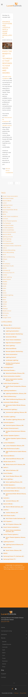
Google (5, 302)
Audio (4, 286)
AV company (6, 263)
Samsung (5, 313)
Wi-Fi (4, 254)
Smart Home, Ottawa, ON (13, 550)
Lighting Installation (9, 390)
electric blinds (7, 234)
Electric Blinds (7, 200)
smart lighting (7, 239)
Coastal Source (6, 644)
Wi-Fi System (7, 521)
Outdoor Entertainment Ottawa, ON (16, 432)
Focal (3, 658)
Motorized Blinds (11, 348)
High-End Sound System (13, 342)
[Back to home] (14, 4)
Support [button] (3, 673)
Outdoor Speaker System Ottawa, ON (16, 439)
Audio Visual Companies (10, 383)
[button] (2, 4)
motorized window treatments (12, 245)
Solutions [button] (4, 634)
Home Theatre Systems (10, 221)
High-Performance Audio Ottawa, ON (16, 452)
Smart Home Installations (9, 170)
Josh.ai (5, 248)
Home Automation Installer (11, 376)
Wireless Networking (9, 250)
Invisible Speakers (8, 227)
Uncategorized (8, 367)
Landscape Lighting (12, 360)
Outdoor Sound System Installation (13, 363)
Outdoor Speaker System (11, 435)
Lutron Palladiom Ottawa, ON (15, 445)
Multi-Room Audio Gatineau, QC (15, 518)
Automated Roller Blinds (10, 209)
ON (4, 261)
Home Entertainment (9, 232)
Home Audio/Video (8, 230)
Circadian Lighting (9, 416)
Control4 (5, 218)
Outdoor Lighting (8, 295)
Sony (4, 290)
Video (4, 288)
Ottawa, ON (7, 325)
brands (4, 641)
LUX (3, 655)
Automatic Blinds (11, 337)
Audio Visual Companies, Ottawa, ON (16, 387)
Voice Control (7, 279)
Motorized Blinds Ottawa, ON (15, 458)
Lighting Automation (12, 331)
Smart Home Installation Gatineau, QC (13, 530)
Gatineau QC (6, 270)
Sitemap (16, 693)
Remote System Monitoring (14, 334)
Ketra (4, 214)
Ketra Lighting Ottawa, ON (14, 482)
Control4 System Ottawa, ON (14, 425)
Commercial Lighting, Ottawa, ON (16, 412)
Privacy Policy (23, 693)
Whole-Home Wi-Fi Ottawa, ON (15, 464)
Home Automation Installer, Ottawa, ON (14, 379)
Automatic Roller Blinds (10, 402)
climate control (6, 125)
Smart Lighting (7, 277)
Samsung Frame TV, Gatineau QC (13, 556)
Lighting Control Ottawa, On (14, 544)
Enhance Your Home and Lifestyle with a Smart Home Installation (7, 29)
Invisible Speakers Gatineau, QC (15, 488)
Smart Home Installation (9, 39)
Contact (3, 677)
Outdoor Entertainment (13, 328)
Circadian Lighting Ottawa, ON (15, 419)
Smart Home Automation (10, 196)
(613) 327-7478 (5, 621)
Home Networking (8, 252)
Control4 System (8, 422)
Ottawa (5, 259)
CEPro (4, 306)
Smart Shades (7, 473)
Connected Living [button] (6, 631)
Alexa (4, 299)
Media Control (7, 311)
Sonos (4, 293)
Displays (5, 308)
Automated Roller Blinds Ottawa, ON (16, 494)
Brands (3, 638)
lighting (5, 212)
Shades (5, 281)
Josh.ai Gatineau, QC (12, 470)
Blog (2, 670)
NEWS (5, 268)
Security (5, 315)
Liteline (5, 275)
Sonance (4, 661)
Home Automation (11, 354)
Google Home (7, 317)
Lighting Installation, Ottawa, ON (16, 393)
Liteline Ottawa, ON (12, 512)
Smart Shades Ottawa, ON (14, 476)
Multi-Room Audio (8, 266)
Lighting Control (7, 205)
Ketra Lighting (10, 345)
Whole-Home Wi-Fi (9, 461)
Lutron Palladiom (8, 442)
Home (3, 627)
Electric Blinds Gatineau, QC (14, 507)
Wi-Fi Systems (7, 241)
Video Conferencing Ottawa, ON (15, 399)
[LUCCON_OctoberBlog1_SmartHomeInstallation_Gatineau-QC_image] (7, 45)
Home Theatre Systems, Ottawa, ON (15, 538)
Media (4, 297)
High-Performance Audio (11, 448)
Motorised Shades (8, 225)
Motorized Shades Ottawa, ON (15, 373)
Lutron (5, 203)
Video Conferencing (9, 257)
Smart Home (6, 207)
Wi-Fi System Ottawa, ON (13, 524)
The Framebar (7, 223)
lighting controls (8, 236)
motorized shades (8, 243)
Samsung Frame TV (8, 272)
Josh (3, 650)
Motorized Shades (8, 198)
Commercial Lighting (10, 409)
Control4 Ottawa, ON (12, 501)
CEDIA (4, 304)
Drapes (5, 284)
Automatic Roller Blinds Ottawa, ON (16, 405)
